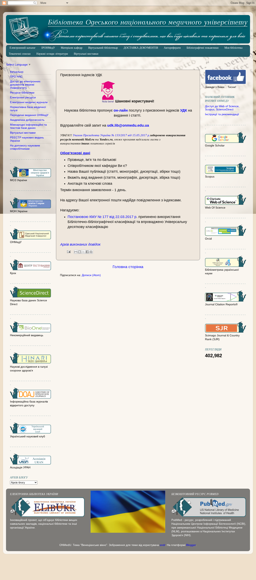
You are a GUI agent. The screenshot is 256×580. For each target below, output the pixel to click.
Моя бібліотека (233, 47)
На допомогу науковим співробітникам (25, 147)
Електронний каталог (23, 47)
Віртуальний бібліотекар (103, 47)
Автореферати (172, 47)
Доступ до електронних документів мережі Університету (25, 84)
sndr (162, 545)
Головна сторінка (128, 267)
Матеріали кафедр (71, 47)
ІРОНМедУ (48, 47)
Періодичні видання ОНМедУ (29, 115)
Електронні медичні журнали (29, 102)
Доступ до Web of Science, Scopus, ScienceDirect (222, 108)
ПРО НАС (16, 76)
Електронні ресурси (23, 97)
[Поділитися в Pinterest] (91, 252)
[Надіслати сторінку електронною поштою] (68, 251)
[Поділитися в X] (83, 252)
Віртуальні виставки (86, 53)
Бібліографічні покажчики (203, 47)
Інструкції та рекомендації (222, 114)
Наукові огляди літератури (52, 53)
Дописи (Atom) (91, 275)
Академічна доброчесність (27, 119)
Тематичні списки (20, 53)
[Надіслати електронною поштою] (76, 252)
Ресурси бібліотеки (22, 92)
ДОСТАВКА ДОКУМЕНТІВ (141, 47)
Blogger (191, 545)
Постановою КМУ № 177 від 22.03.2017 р (102, 217)
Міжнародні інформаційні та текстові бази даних (28, 126)
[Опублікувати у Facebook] (87, 252)
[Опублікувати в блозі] (80, 252)
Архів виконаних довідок (80, 244)
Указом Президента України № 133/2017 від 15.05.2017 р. (111, 135)
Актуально (16, 71)
